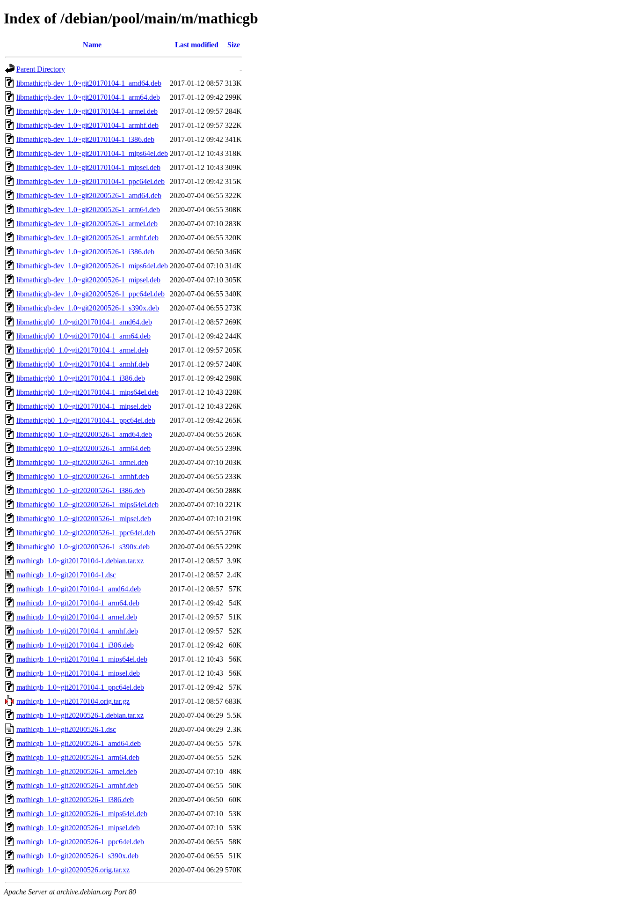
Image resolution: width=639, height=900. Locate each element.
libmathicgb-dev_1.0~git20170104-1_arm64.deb (88, 97)
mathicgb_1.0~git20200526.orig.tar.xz (73, 870)
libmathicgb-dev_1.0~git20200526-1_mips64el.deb (92, 266)
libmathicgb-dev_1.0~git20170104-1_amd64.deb (88, 83)
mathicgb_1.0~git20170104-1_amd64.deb (78, 589)
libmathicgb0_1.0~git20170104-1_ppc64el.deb (85, 420)
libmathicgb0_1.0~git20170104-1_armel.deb (82, 350)
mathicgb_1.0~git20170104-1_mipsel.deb (78, 673)
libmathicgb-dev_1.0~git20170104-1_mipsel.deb (88, 167)
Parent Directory (40, 69)
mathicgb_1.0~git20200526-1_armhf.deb (77, 785)
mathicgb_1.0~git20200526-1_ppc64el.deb (80, 842)
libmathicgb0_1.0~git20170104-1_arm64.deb (83, 336)
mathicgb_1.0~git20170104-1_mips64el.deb (81, 659)
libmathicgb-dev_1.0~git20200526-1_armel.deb (87, 224)
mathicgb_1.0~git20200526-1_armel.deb (76, 771)
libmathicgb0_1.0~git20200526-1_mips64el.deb (87, 505)
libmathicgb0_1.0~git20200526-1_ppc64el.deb (85, 533)
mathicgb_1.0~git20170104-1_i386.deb (75, 645)
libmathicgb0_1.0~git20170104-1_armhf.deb (82, 364)
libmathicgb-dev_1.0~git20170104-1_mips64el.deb (92, 153)
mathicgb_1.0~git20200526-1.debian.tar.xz (80, 715)
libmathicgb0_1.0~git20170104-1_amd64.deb (84, 322)
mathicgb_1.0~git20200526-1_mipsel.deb (78, 828)
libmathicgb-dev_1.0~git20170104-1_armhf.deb (87, 125)
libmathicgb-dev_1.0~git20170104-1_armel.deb (87, 111)
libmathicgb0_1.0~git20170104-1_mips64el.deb (87, 392)
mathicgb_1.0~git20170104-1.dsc (66, 575)
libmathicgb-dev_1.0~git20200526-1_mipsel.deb (88, 280)
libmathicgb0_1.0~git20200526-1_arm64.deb (83, 448)
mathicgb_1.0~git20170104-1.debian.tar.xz (80, 561)
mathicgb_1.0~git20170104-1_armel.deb (76, 617)
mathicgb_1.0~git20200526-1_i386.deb (75, 800)
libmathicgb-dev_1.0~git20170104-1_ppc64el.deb (90, 181)
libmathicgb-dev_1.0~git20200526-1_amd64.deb (88, 195)
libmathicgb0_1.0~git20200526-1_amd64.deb (84, 434)
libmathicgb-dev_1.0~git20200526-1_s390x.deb (87, 308)
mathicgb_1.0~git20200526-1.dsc (66, 729)
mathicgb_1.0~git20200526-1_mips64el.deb (81, 814)
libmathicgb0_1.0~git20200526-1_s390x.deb (83, 547)
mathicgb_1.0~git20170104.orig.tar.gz (73, 701)
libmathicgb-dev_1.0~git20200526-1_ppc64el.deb (90, 294)
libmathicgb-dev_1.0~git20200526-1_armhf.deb (87, 238)
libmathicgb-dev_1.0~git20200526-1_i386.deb (85, 252)
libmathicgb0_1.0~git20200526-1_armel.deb (82, 462)
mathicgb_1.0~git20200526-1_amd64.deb (78, 743)
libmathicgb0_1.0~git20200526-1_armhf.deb (82, 476)
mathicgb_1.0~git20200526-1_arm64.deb (77, 757)
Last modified (196, 45)
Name (92, 45)
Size (233, 45)
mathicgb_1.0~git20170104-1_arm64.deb (77, 603)
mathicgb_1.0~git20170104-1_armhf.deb (77, 631)
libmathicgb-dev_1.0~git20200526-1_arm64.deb (88, 210)
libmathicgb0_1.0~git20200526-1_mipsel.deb (83, 519)
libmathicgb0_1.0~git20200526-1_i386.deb (80, 490)
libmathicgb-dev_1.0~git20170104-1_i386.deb (85, 139)
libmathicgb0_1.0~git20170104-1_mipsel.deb (83, 406)
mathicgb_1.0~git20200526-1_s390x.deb (77, 856)
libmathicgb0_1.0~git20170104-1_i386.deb (80, 378)
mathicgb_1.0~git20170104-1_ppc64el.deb (80, 687)
